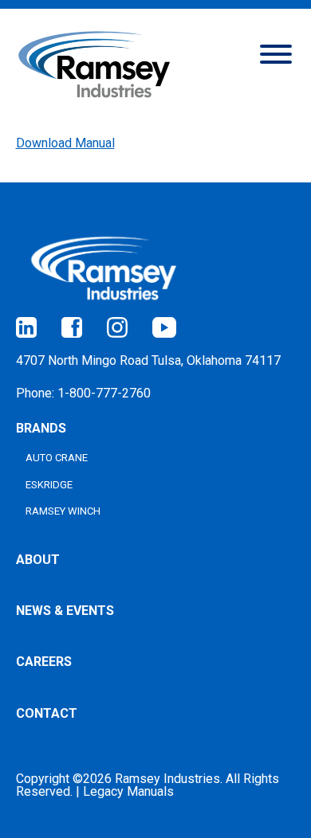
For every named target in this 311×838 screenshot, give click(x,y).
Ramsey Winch (63, 511)
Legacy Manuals (128, 791)
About (38, 559)
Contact (46, 713)
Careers (44, 661)
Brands (41, 428)
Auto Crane (57, 458)
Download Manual (65, 143)
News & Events (65, 610)
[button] (276, 52)
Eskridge (49, 485)
